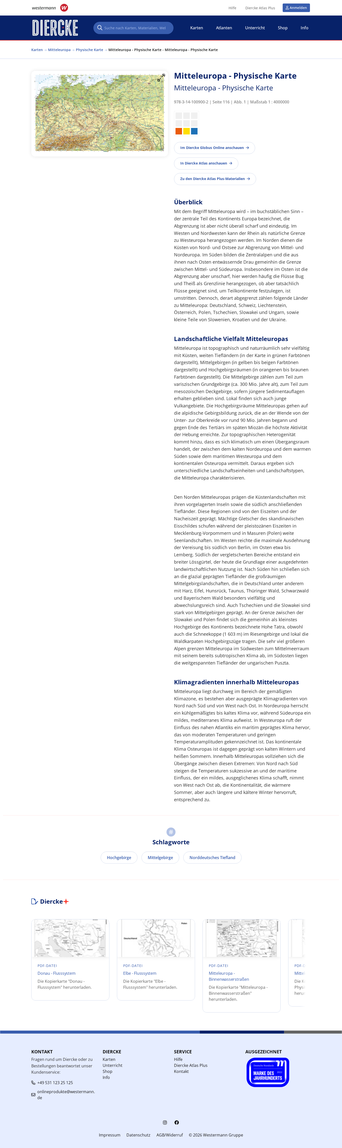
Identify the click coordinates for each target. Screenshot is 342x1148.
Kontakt (181, 1071)
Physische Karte (89, 49)
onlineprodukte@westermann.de (66, 1094)
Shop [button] (283, 27)
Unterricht (112, 1065)
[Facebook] (177, 1122)
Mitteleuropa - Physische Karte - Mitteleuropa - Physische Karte (163, 49)
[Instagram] (165, 1122)
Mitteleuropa (59, 49)
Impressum (109, 1135)
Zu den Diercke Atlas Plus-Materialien (212, 178)
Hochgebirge (119, 857)
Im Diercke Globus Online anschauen (212, 147)
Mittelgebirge (160, 857)
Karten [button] (196, 27)
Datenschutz (138, 1135)
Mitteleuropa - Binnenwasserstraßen (229, 976)
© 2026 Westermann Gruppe (216, 1135)
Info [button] (304, 27)
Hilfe (232, 8)
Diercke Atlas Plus (260, 8)
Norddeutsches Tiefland (212, 857)
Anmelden (298, 7)
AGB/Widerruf (169, 1135)
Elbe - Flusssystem (139, 973)
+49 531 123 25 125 (55, 1082)
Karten (37, 49)
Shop (107, 1071)
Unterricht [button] (255, 27)
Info (106, 1077)
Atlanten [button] (224, 27)
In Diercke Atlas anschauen (203, 163)
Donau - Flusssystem (56, 973)
